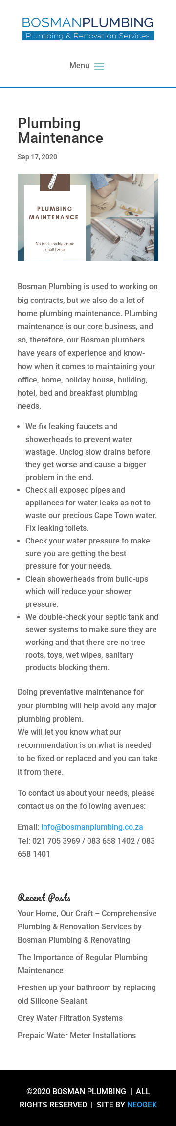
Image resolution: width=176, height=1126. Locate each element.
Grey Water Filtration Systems (70, 1018)
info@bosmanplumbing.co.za (92, 827)
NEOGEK (142, 1104)
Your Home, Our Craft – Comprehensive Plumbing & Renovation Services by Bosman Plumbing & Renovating (87, 927)
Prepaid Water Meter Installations (77, 1035)
